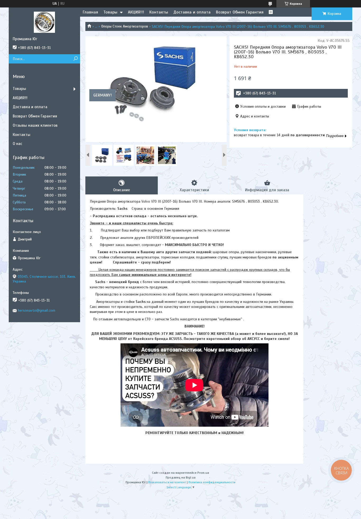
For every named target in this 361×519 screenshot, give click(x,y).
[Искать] (75, 58)
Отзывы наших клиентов (35, 125)
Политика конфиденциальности (211, 482)
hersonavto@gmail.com (36, 310)
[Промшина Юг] (44, 22)
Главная (90, 12)
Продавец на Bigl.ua (181, 477)
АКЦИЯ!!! (136, 12)
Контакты (158, 12)
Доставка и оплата (192, 12)
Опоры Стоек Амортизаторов (124, 26)
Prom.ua (203, 473)
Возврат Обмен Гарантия (239, 12)
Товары (110, 12)
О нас (17, 143)
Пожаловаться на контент (167, 482)
